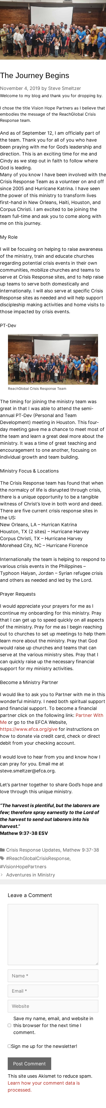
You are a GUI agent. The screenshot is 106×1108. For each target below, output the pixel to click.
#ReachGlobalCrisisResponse (37, 858)
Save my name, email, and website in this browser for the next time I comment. (53, 1025)
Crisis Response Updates (33, 850)
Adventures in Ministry (30, 875)
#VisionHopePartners (23, 866)
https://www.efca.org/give (28, 729)
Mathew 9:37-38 (81, 850)
